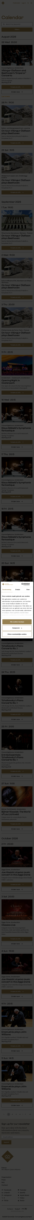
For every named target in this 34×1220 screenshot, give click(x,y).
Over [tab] (28, 589)
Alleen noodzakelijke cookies (17, 634)
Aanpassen (16, 628)
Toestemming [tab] (6, 589)
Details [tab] (17, 589)
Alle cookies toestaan (17, 622)
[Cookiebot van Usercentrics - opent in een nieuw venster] (24, 584)
